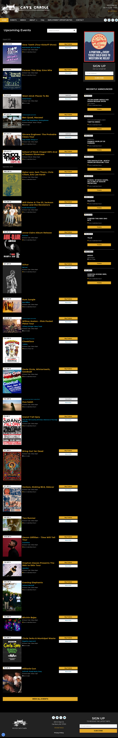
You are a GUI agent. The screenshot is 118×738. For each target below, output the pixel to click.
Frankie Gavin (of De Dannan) (96, 142)
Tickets (99, 109)
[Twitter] (109, 20)
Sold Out (68, 95)
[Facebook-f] (105, 20)
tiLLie (89, 238)
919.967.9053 (112, 11)
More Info (68, 47)
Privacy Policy (59, 733)
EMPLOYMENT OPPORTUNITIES (60, 20)
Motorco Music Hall (28, 348)
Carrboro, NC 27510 (110, 7)
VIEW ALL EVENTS (40, 699)
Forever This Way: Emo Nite (97, 219)
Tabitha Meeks (93, 122)
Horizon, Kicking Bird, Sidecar (97, 275)
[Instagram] (112, 20)
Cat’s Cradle (26, 103)
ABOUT (32, 20)
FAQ (42, 20)
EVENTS (13, 20)
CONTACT (80, 20)
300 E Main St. (112, 5)
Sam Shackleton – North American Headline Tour (98, 161)
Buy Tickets (68, 44)
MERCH (23, 20)
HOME (4, 20)
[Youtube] (116, 20)
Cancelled (68, 399)
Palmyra (91, 201)
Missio (90, 255)
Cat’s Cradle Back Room (29, 52)
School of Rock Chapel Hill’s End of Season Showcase (97, 181)
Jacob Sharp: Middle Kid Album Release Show (98, 100)
